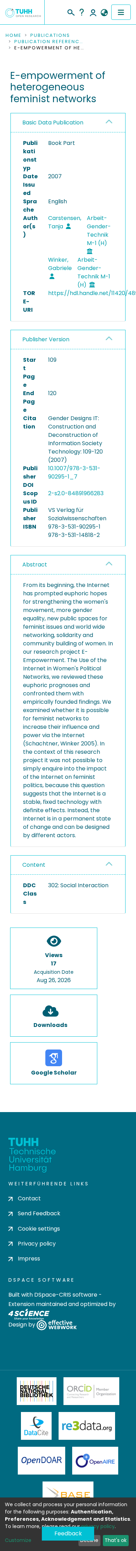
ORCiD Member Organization (91, 1391)
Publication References (49, 42)
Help (81, 12)
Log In (93, 12)
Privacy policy (37, 1244)
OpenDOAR (41, 1460)
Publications (50, 35)
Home (14, 35)
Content (33, 865)
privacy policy (98, 1526)
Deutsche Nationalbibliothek (36, 1391)
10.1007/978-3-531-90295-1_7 (74, 472)
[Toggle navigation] (121, 12)
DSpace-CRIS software (65, 1295)
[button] (104, 13)
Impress (29, 1259)
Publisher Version (45, 339)
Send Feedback (39, 1213)
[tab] (68, 122)
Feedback (68, 1533)
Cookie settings (39, 1229)
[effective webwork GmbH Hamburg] (57, 1325)
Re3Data (87, 1425)
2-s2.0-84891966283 (76, 493)
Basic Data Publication (52, 122)
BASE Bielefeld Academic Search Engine (68, 1495)
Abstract (34, 565)
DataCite (36, 1425)
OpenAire (95, 1460)
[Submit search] (70, 11)
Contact (29, 1198)
